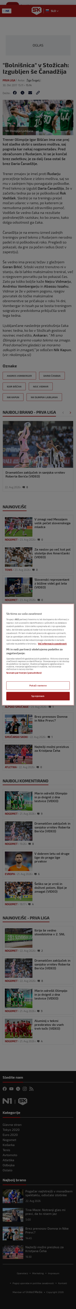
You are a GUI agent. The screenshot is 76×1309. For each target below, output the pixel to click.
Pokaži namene (38, 685)
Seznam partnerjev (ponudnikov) (23, 672)
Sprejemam (37, 696)
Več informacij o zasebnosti (52, 643)
